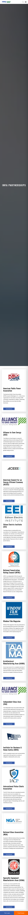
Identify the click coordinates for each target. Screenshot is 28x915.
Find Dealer (21, 913)
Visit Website (9, 408)
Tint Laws (7, 913)
